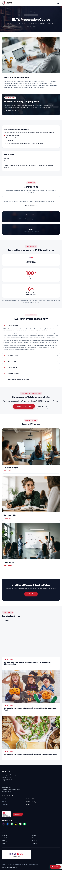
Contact (34, 843)
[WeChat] (20, 824)
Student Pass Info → (31, 205)
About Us (4, 835)
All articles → (6, 620)
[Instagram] (3, 824)
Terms (8, 867)
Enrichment (35, 838)
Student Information (37, 840)
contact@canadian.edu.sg (9, 775)
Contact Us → (31, 594)
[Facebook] (7, 824)
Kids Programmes (6, 840)
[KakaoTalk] (16, 824)
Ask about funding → (11, 110)
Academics (5, 838)
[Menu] (58, 3)
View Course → (8, 470)
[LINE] (24, 824)
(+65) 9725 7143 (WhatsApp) (9, 780)
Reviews (34, 835)
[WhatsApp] (12, 824)
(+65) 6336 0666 (6, 777)
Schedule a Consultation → (24, 406)
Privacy (4, 867)
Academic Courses (24, 12)
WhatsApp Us (42, 406)
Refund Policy (14, 867)
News (3, 843)
